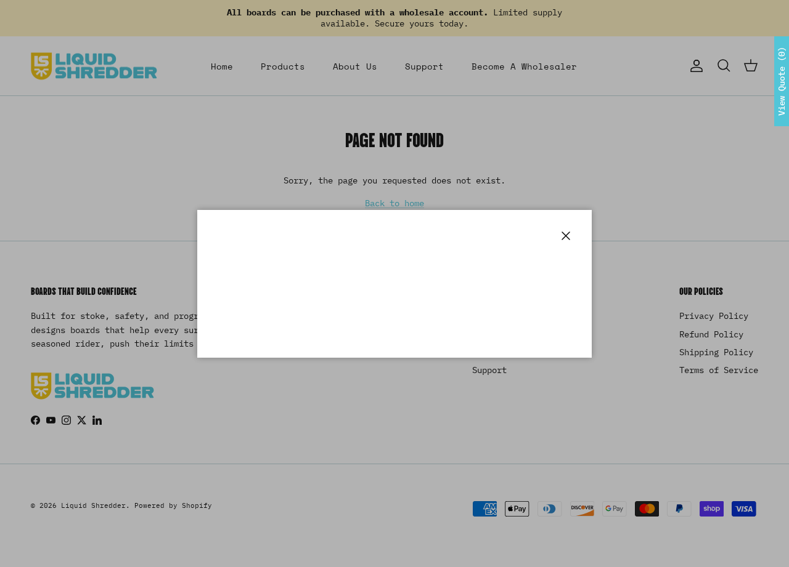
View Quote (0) (781, 81)
